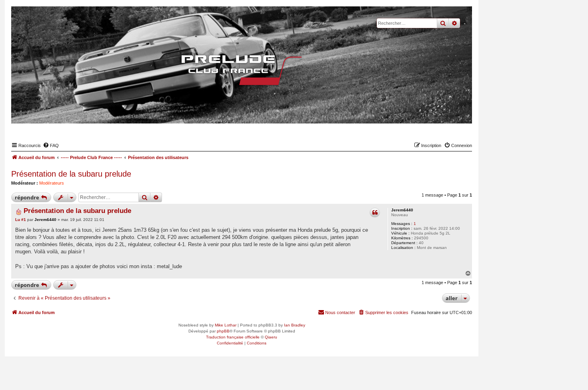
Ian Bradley (294, 325)
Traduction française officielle (233, 337)
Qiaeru (271, 337)
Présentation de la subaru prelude (71, 173)
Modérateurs (51, 183)
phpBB (223, 331)
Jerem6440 (402, 210)
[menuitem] (51, 145)
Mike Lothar (225, 325)
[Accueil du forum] (242, 70)
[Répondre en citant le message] (375, 212)
